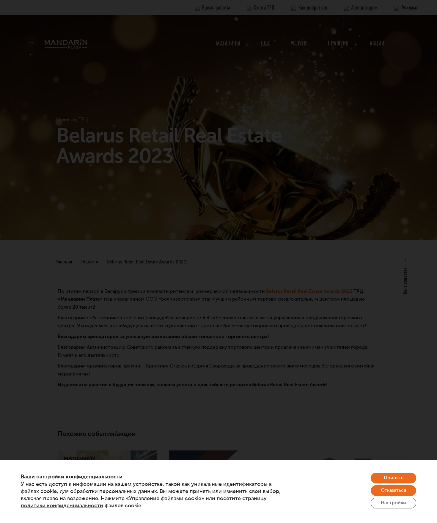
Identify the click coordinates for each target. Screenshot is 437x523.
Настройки (393, 503)
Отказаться (393, 490)
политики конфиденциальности (62, 505)
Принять (393, 478)
